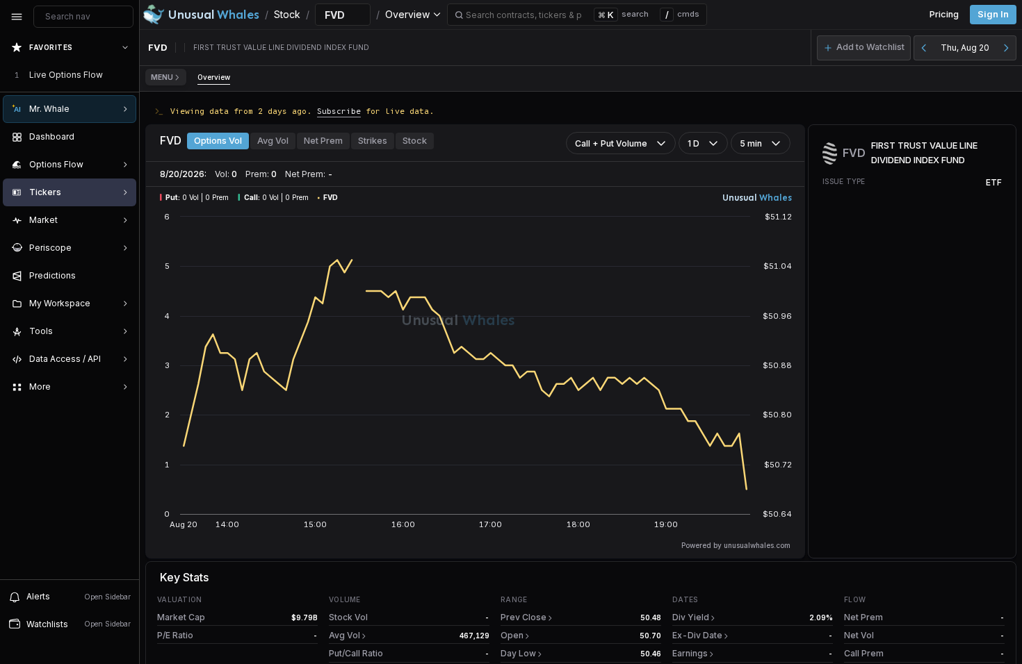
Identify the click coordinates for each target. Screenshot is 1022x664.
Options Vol (218, 140)
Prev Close (523, 617)
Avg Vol (273, 140)
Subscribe (339, 111)
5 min (751, 143)
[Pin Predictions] (122, 276)
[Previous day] (924, 48)
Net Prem (323, 140)
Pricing (944, 14)
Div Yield (690, 617)
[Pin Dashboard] (122, 137)
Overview (213, 77)
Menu (162, 77)
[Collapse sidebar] (17, 17)
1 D (693, 143)
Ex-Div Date (697, 635)
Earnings (690, 653)
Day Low (518, 653)
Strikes (372, 140)
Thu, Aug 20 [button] (965, 47)
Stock (415, 140)
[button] (864, 48)
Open (512, 635)
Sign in (993, 14)
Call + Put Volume (611, 143)
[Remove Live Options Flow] (126, 75)
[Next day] (1006, 48)
